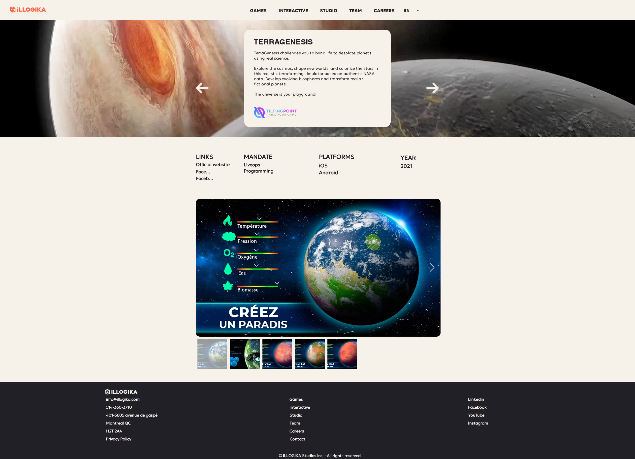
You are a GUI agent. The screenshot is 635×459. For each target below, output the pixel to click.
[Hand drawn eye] (202, 88)
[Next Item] (432, 268)
